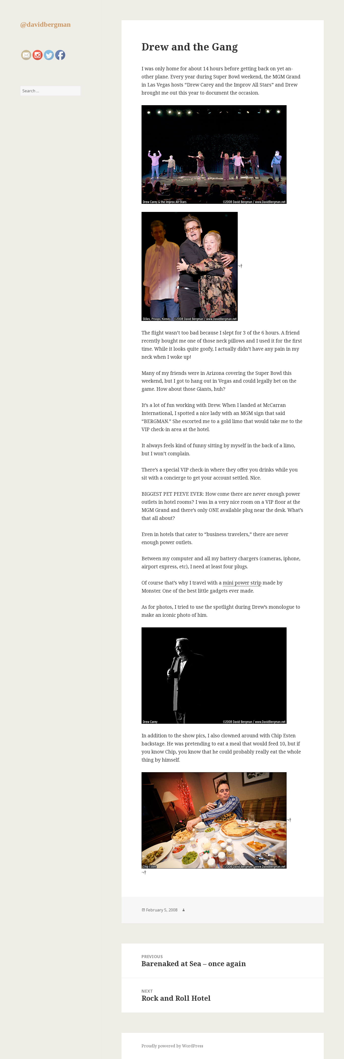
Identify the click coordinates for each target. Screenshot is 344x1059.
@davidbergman (45, 24)
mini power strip (242, 582)
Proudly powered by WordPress (172, 1046)
